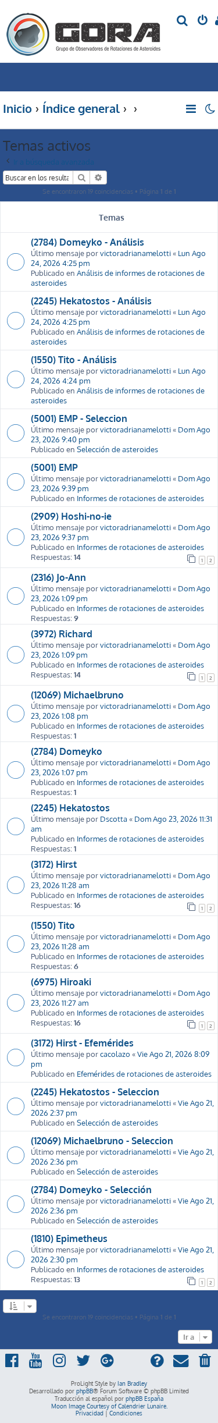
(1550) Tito (53, 925)
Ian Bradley (132, 1383)
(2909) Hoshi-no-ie (71, 516)
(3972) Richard (61, 634)
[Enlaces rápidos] (191, 109)
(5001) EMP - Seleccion (79, 418)
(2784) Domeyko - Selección (91, 1189)
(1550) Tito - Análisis (74, 359)
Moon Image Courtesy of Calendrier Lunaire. (109, 1406)
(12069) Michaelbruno (77, 695)
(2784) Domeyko (66, 751)
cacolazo (115, 1054)
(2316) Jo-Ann (58, 577)
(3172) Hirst (54, 864)
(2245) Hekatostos (70, 808)
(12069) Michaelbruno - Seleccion (102, 1141)
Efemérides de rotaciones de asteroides (144, 1073)
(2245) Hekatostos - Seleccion (95, 1092)
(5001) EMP (54, 467)
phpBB (84, 1390)
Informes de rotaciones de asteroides (140, 498)
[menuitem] (183, 21)
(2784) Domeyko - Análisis (87, 242)
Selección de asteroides (117, 449)
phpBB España (144, 1398)
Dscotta (113, 819)
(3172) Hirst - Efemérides (82, 1043)
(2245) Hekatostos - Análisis (91, 301)
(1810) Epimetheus (69, 1238)
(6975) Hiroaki (61, 982)
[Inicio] (84, 31)
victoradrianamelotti (135, 253)
